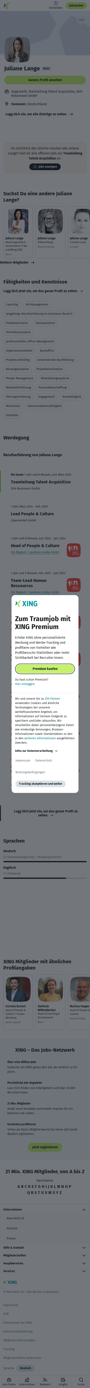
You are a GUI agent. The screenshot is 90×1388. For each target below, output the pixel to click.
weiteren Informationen (40, 738)
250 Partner (52, 698)
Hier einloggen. (25, 684)
